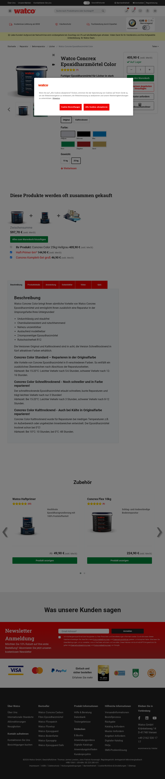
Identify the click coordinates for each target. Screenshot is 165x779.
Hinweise (56, 98)
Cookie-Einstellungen (70, 107)
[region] (83, 97)
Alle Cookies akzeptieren (96, 107)
